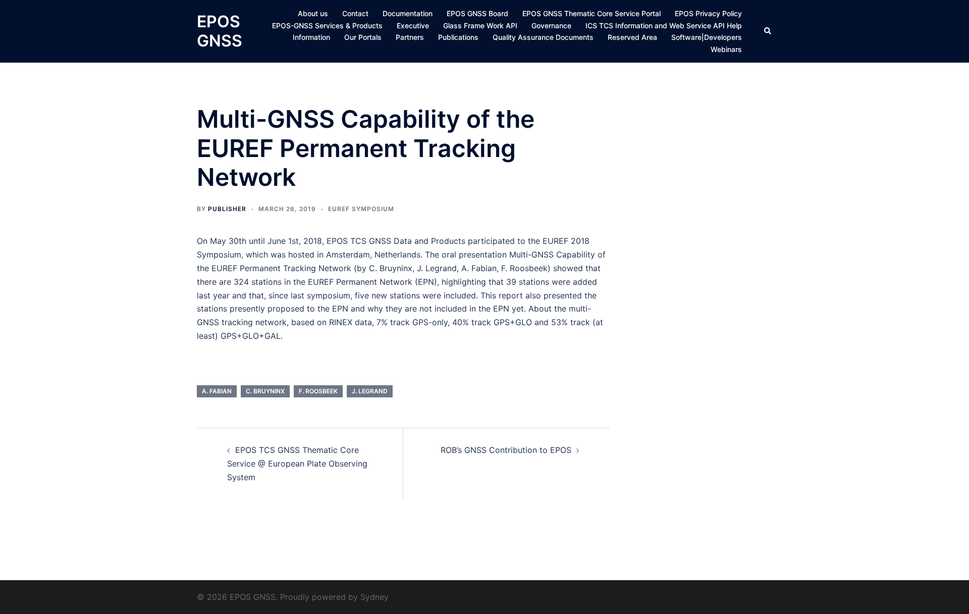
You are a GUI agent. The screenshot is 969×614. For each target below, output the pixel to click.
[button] (768, 31)
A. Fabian (217, 391)
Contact (355, 13)
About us (313, 13)
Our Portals (363, 37)
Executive (413, 25)
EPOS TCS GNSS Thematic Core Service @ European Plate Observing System (297, 463)
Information (311, 37)
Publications (458, 37)
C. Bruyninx (265, 391)
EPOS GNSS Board (477, 13)
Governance (551, 25)
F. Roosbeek (318, 391)
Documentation (408, 13)
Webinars (726, 49)
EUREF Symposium (361, 209)
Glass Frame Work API (480, 25)
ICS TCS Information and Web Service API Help (663, 25)
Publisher (227, 209)
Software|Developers (706, 37)
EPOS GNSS (219, 31)
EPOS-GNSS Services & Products (327, 25)
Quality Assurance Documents (543, 37)
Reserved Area (632, 37)
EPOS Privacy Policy (708, 13)
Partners (410, 37)
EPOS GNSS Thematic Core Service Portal (591, 13)
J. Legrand (370, 391)
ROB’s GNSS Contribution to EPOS (506, 450)
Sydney (374, 597)
